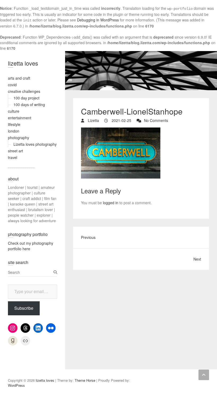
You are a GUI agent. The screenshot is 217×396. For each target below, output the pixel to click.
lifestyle (14, 124)
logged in (110, 202)
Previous (88, 237)
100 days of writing (29, 104)
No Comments (156, 120)
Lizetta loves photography (35, 144)
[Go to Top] (203, 375)
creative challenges (24, 91)
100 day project (26, 98)
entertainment (19, 117)
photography (18, 137)
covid (12, 84)
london (13, 131)
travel (12, 157)
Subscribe (23, 308)
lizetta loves (23, 63)
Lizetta (93, 120)
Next (197, 259)
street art (15, 150)
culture (13, 111)
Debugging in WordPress (98, 19)
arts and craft (19, 78)
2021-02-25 (121, 120)
